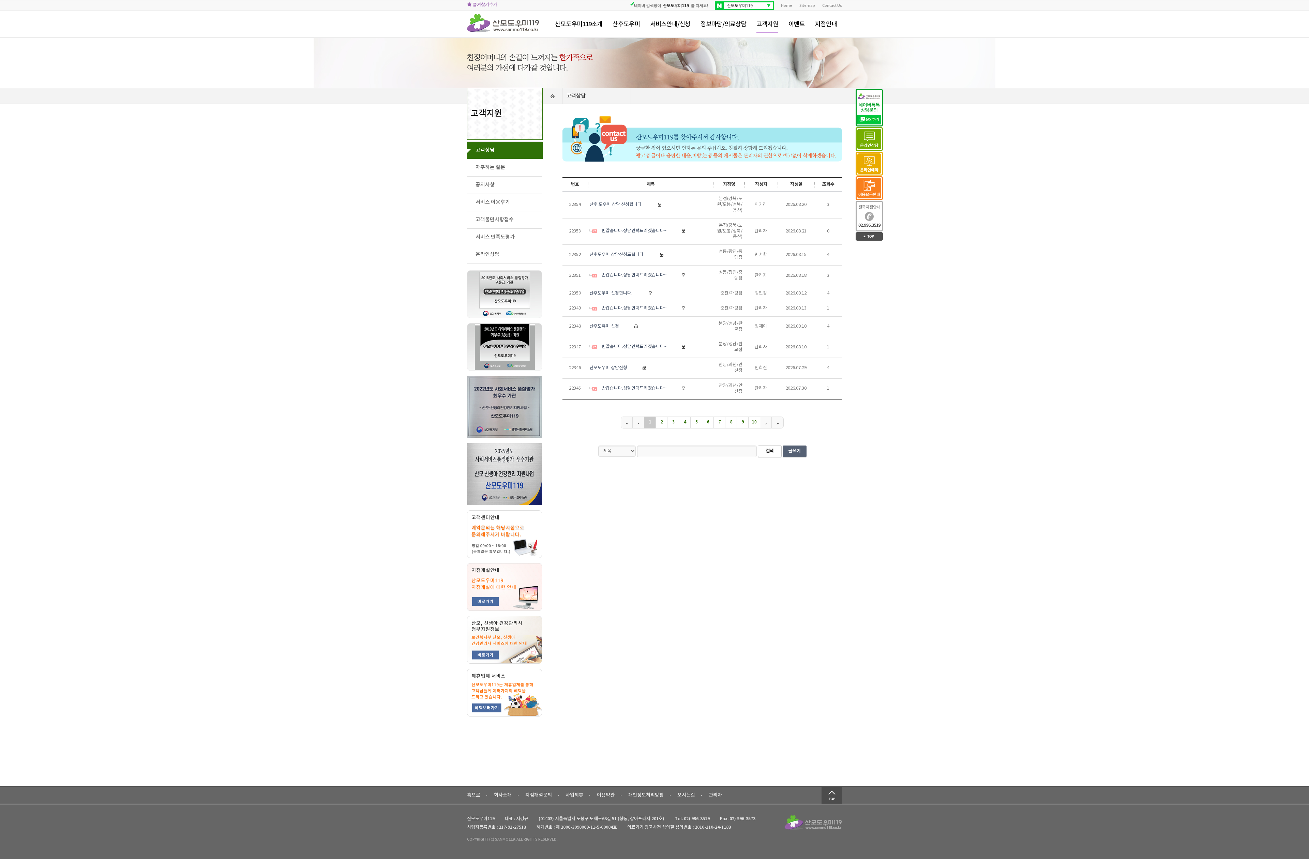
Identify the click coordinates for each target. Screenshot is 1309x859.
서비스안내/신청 (670, 24)
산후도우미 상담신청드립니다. (617, 254)
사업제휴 (574, 795)
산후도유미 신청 (604, 326)
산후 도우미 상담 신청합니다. (616, 204)
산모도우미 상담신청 (608, 368)
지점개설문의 (538, 795)
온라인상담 (487, 254)
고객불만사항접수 (495, 220)
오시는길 (686, 795)
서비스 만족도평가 (495, 237)
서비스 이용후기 (493, 202)
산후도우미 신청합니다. (611, 293)
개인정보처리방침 (646, 795)
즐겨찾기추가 (484, 4)
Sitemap (807, 5)
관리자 (715, 795)
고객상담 (485, 150)
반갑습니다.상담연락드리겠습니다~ (634, 230)
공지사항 (485, 185)
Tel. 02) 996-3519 (692, 819)
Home (786, 5)
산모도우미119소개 (578, 24)
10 (754, 422)
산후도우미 (626, 24)
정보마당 (723, 24)
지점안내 (826, 24)
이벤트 (796, 24)
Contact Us (832, 5)
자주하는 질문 (490, 167)
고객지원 (767, 24)
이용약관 (606, 795)
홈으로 (473, 795)
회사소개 (503, 795)
